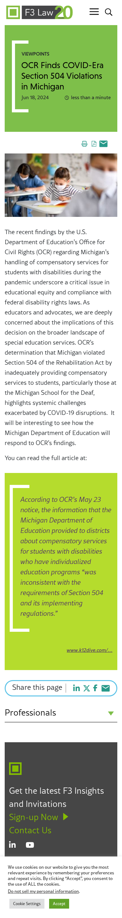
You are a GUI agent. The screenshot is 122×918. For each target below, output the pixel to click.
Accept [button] (59, 903)
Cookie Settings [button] (27, 903)
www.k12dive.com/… (89, 650)
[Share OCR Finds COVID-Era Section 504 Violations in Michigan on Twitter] (86, 688)
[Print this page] (84, 144)
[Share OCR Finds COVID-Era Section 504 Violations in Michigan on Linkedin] (76, 688)
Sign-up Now (33, 817)
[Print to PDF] (93, 144)
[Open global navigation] (94, 11)
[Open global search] (109, 11)
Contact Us (30, 830)
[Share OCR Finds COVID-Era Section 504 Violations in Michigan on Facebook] (95, 688)
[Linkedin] (17, 845)
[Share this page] (103, 143)
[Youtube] (34, 845)
